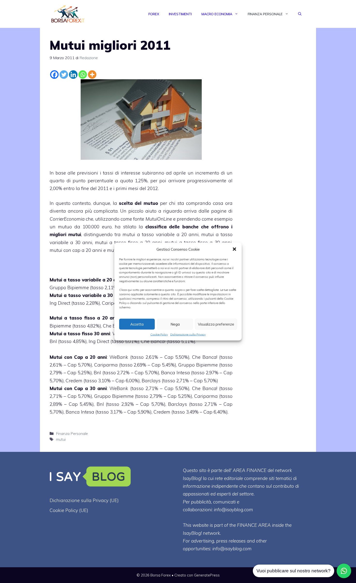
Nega (175, 324)
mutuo (151, 203)
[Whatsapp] (82, 74)
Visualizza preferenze (216, 324)
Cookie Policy (159, 334)
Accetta (137, 324)
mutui (74, 234)
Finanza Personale (265, 14)
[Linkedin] (73, 74)
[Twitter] (64, 74)
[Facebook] (54, 74)
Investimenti (180, 14)
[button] (234, 249)
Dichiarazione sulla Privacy (188, 334)
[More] (92, 74)
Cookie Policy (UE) (69, 510)
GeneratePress (207, 575)
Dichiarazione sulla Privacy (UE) (84, 500)
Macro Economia (216, 14)
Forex (153, 14)
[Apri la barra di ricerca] (299, 14)
